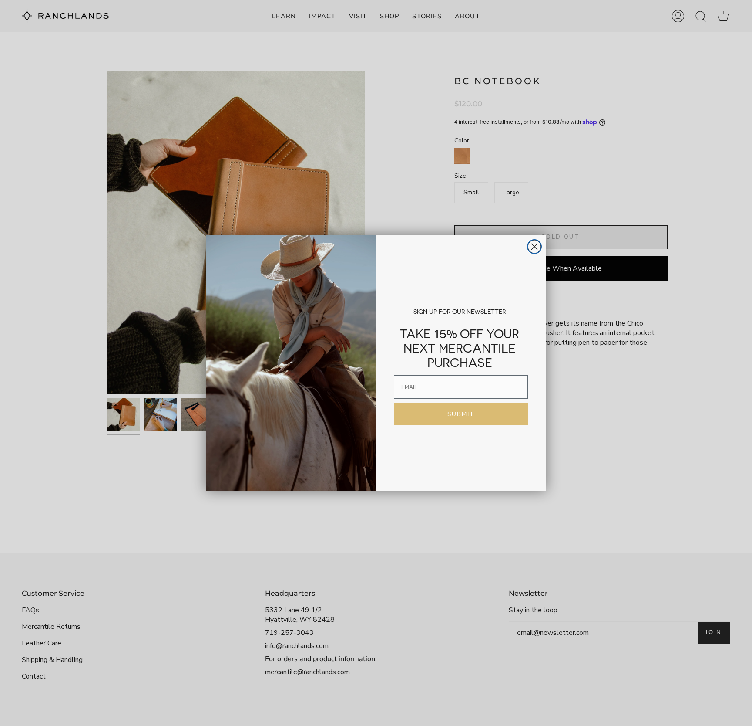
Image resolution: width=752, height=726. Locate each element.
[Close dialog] (534, 247)
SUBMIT (460, 413)
